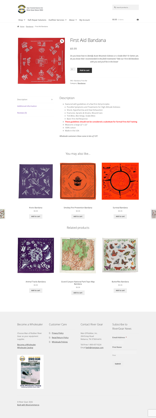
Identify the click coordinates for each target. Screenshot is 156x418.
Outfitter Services (56, 20)
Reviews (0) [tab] (22, 113)
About (71, 20)
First (114, 355)
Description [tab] (22, 99)
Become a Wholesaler (26, 344)
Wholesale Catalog (25, 347)
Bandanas (29, 26)
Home (22, 26)
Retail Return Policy (60, 337)
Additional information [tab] (27, 106)
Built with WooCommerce (28, 405)
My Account (84, 20)
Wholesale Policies (60, 342)
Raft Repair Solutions (37, 20)
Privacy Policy (57, 333)
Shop (20, 20)
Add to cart (84, 70)
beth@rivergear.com (94, 347)
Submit (118, 364)
